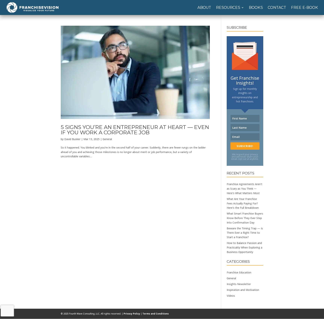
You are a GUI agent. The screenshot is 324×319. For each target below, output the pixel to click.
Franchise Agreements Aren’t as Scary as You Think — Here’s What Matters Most (244, 188)
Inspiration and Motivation (243, 290)
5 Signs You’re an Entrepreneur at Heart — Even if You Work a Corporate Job (135, 130)
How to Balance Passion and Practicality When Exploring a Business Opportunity (244, 247)
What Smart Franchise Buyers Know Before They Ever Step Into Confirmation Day (245, 218)
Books (256, 8)
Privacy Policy (132, 313)
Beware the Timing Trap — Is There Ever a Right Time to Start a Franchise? (245, 233)
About (204, 8)
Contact (277, 8)
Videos (231, 295)
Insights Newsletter (239, 284)
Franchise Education (239, 272)
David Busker (72, 139)
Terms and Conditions (155, 313)
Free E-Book (304, 8)
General (107, 139)
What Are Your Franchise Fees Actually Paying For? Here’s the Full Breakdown (243, 203)
